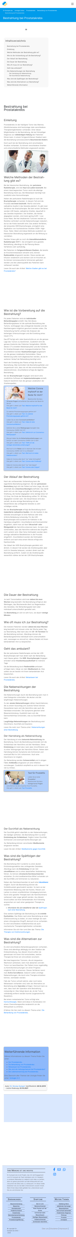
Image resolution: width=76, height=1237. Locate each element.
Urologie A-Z (14, 1078)
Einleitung (10, 49)
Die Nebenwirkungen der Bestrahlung (21, 71)
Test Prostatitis (27, 788)
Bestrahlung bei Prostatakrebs (18, 46)
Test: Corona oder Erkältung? (31, 461)
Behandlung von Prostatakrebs (47, 10)
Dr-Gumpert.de (8, 10)
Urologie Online (19, 10)
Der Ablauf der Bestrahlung (17, 59)
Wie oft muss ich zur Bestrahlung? (19, 65)
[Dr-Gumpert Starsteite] (4, 4)
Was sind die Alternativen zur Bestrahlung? (23, 82)
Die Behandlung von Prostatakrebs (21, 1064)
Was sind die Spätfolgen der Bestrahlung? (22, 79)
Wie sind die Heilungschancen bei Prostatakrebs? (26, 1069)
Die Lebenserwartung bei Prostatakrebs (23, 1072)
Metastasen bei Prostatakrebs (19, 1067)
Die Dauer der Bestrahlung (17, 62)
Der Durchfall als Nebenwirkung (19, 75)
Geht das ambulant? (14, 68)
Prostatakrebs (30, 10)
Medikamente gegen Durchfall (33, 849)
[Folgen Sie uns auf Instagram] (54, 1174)
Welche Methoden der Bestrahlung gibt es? (23, 52)
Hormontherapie (10, 1002)
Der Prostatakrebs (15, 1062)
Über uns (45, 1229)
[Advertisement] (26, 95)
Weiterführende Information (17, 85)
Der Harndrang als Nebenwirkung (20, 73)
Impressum (63, 1229)
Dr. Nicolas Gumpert (17, 1086)
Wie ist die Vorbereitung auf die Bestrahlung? (24, 56)
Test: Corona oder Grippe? (30, 467)
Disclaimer (54, 1229)
